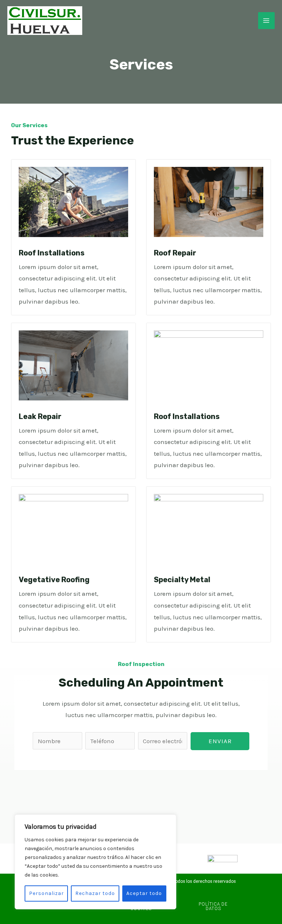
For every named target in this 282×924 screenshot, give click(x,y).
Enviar (220, 741)
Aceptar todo (144, 893)
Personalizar (46, 893)
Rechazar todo (95, 893)
